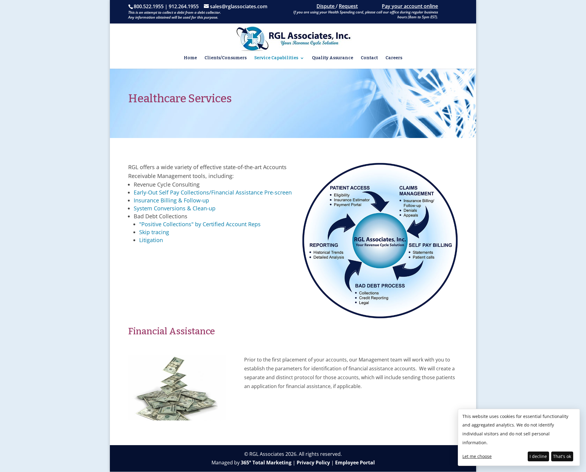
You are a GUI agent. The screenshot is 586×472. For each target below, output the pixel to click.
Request (348, 6)
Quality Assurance (332, 58)
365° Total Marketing (266, 462)
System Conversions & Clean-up (174, 208)
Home (190, 58)
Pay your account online (410, 6)
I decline (538, 456)
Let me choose (477, 456)
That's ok (562, 456)
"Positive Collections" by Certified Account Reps (200, 224)
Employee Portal (355, 462)
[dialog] (519, 437)
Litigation (151, 240)
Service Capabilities (276, 58)
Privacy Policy (313, 462)
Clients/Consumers (225, 58)
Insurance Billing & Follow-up (171, 200)
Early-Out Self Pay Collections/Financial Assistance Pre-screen (213, 192)
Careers (393, 58)
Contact (369, 58)
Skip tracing (154, 232)
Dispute (326, 6)
